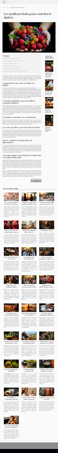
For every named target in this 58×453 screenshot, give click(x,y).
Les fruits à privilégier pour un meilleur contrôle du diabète (13, 61)
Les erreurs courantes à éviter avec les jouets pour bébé (11, 204)
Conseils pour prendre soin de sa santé (49, 93)
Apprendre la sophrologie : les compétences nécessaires (29, 315)
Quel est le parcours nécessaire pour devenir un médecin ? (29, 287)
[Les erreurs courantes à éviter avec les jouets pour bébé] (11, 196)
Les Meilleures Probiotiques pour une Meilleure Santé (11, 399)
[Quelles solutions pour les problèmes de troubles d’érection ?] (46, 335)
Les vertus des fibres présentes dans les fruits (10, 66)
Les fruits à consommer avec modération (10, 63)
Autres (7, 7)
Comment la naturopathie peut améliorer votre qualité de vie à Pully (11, 343)
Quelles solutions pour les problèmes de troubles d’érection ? (46, 343)
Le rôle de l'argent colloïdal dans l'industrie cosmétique (47, 315)
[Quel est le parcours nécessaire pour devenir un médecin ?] (29, 279)
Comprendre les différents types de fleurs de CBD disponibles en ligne (46, 288)
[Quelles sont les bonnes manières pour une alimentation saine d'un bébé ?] (29, 391)
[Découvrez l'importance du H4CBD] (11, 363)
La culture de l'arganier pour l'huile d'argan (29, 342)
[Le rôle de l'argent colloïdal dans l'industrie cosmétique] (46, 307)
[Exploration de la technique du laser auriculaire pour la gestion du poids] (11, 279)
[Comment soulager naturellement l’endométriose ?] (29, 363)
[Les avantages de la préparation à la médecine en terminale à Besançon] (29, 251)
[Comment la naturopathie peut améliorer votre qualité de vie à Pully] (11, 335)
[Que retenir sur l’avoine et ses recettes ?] (11, 251)
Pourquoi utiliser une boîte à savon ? (49, 111)
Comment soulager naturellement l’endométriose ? (29, 371)
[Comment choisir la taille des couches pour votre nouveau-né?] (46, 196)
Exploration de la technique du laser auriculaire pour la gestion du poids (11, 288)
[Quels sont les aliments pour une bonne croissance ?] (49, 66)
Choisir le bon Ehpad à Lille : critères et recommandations (29, 232)
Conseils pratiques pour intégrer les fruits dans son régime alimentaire (15, 71)
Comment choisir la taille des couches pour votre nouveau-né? (47, 204)
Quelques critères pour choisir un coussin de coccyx (46, 371)
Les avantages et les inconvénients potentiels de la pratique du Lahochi (11, 315)
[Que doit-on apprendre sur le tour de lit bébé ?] (11, 419)
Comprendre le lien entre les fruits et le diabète (11, 58)
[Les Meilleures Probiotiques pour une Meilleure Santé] (11, 391)
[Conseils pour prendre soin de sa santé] (49, 85)
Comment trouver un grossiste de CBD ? (48, 129)
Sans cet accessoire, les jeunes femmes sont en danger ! (11, 232)
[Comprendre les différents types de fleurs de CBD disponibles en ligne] (46, 279)
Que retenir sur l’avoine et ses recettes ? (11, 258)
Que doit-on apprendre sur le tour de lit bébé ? (11, 426)
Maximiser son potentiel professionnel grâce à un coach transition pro (29, 204)
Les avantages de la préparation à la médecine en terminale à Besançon (29, 259)
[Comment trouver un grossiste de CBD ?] (49, 120)
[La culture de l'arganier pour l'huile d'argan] (29, 335)
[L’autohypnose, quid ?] (46, 224)
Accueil (3, 7)
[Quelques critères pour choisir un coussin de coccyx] (46, 363)
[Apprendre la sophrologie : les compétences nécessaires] (29, 307)
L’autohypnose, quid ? (46, 230)
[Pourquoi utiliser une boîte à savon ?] (49, 102)
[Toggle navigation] (4, 2)
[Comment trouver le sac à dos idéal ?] (46, 391)
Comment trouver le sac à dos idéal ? (46, 398)
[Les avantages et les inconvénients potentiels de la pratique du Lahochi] (11, 307)
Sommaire (6, 56)
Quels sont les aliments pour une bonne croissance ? (49, 75)
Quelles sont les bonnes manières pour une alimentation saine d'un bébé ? (29, 400)
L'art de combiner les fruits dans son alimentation (11, 68)
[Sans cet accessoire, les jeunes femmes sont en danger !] (11, 224)
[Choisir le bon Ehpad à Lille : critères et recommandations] (29, 224)
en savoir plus (38, 88)
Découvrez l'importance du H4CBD (11, 370)
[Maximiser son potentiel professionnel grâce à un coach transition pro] (29, 196)
